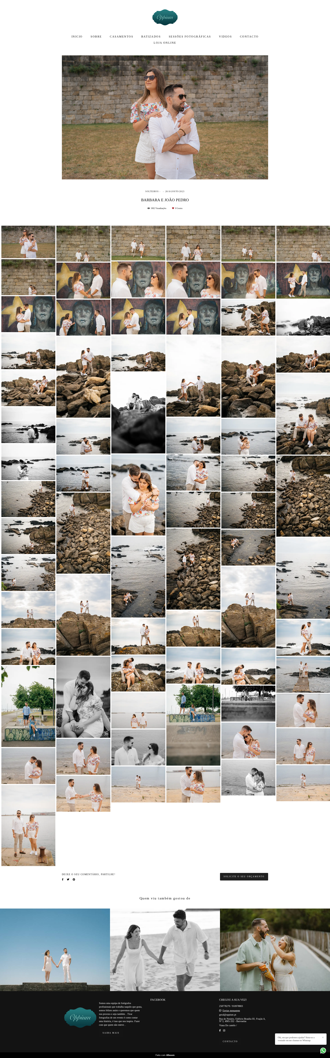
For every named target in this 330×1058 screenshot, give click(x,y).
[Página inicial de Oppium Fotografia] (165, 16)
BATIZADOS (151, 36)
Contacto (230, 1041)
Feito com (165, 1055)
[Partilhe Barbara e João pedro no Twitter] (68, 879)
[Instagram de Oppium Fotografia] (224, 1030)
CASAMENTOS (121, 36)
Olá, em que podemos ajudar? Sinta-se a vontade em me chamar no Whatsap (296, 1039)
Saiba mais (111, 1033)
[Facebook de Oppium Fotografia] (220, 1030)
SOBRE (96, 36)
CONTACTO (249, 36)
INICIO (77, 36)
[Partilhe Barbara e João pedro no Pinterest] (74, 879)
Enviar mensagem (231, 1010)
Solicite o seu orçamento (244, 877)
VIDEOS (225, 36)
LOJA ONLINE (165, 42)
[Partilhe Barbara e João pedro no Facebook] (62, 879)
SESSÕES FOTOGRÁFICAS (190, 36)
